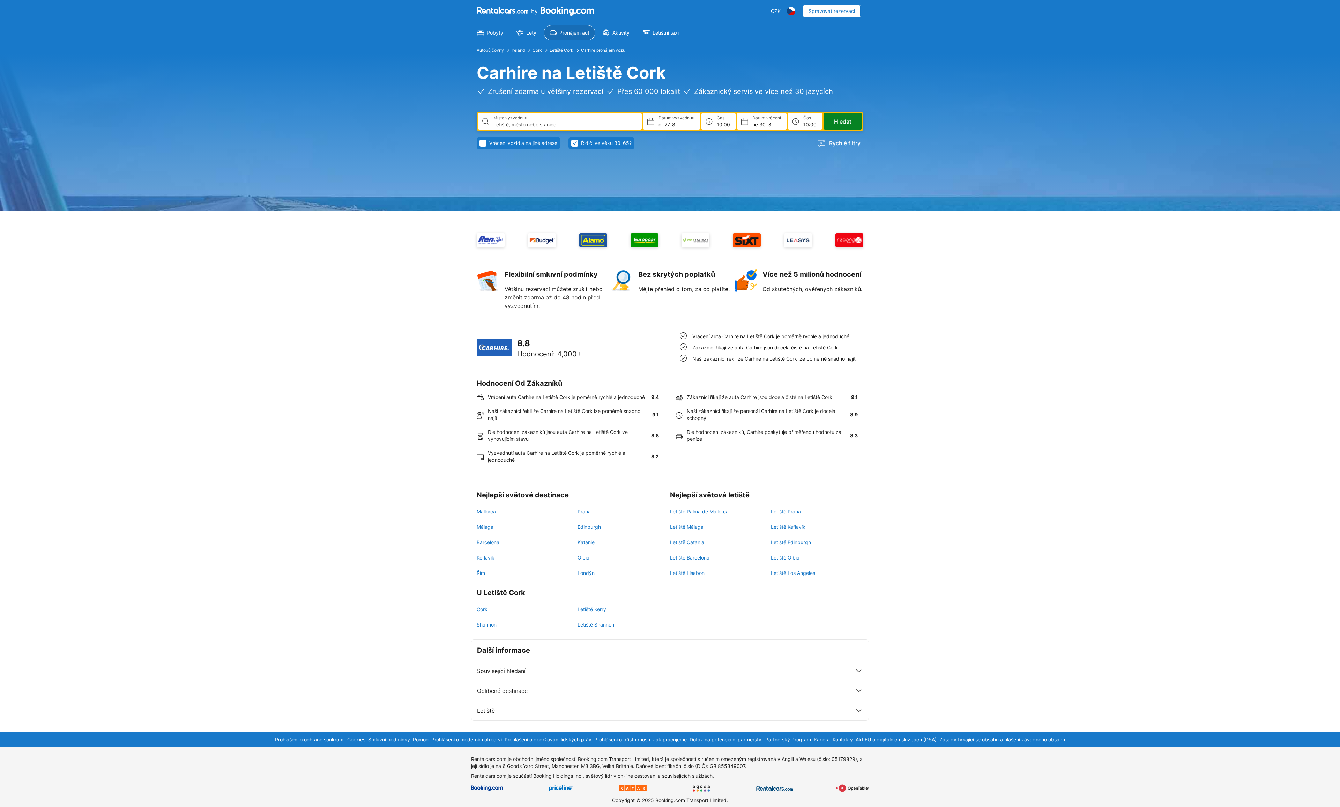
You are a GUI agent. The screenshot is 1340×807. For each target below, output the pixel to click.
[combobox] (564, 124)
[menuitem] (490, 32)
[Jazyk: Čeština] (791, 11)
